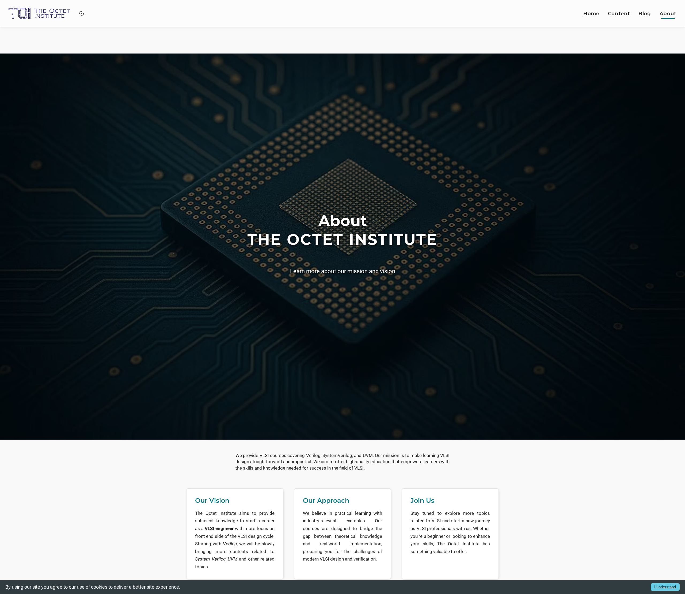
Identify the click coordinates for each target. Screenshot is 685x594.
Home (591, 13)
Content (619, 13)
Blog (644, 13)
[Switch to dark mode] (81, 13)
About (668, 13)
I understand (665, 587)
